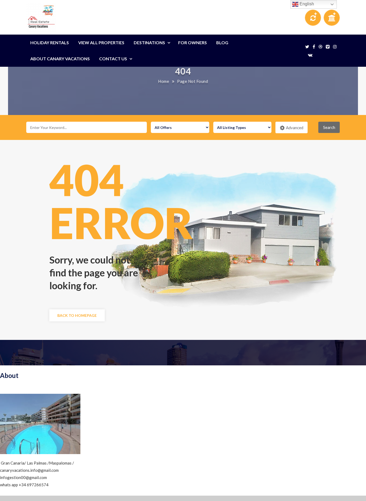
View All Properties (101, 42)
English (306, 4)
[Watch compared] (313, 19)
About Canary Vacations (60, 58)
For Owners (192, 42)
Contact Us (113, 58)
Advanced (294, 127)
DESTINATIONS (149, 42)
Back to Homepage (77, 315)
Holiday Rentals (49, 42)
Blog (222, 42)
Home (163, 81)
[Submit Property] (332, 19)
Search (329, 127)
